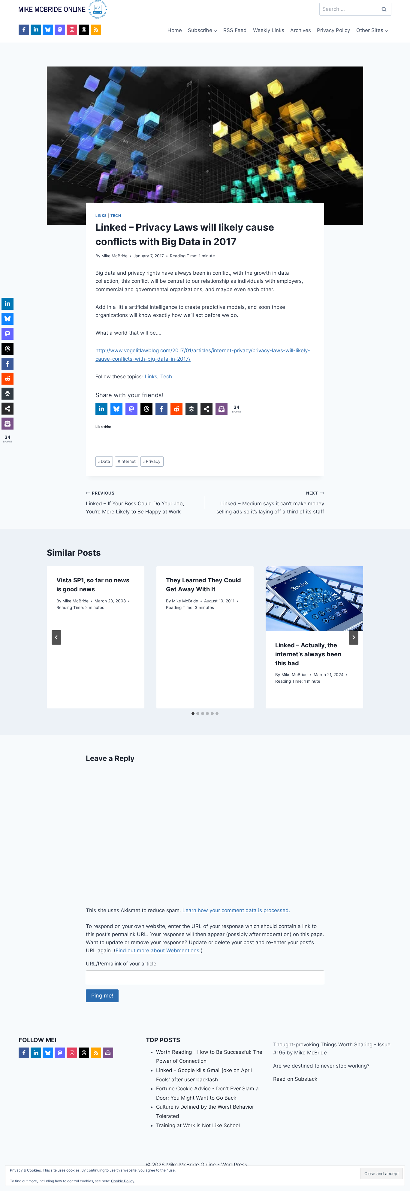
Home (174, 30)
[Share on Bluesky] (116, 409)
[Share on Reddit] (176, 409)
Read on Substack (295, 1079)
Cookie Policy (122, 1181)
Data (104, 461)
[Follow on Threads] (84, 30)
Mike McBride (114, 255)
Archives (300, 30)
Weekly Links (268, 30)
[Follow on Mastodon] (60, 30)
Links (101, 215)
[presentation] (314, 598)
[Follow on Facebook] (24, 30)
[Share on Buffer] (191, 409)
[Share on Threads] (146, 409)
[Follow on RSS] (96, 30)
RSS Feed (235, 30)
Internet (127, 461)
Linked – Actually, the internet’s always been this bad (308, 654)
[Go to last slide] (56, 637)
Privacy (152, 461)
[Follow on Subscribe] (108, 1053)
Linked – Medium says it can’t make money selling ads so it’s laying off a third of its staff (270, 503)
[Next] (353, 637)
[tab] (192, 713)
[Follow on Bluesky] (48, 30)
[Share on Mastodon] (131, 409)
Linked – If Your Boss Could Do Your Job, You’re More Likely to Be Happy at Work (135, 503)
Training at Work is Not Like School (198, 1125)
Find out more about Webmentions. (158, 950)
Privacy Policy (333, 30)
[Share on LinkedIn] (101, 409)
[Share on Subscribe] (222, 409)
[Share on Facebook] (161, 409)
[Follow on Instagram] (72, 30)
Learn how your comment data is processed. (236, 910)
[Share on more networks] (206, 409)
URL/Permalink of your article (121, 964)
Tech (115, 215)
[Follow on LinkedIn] (36, 30)
